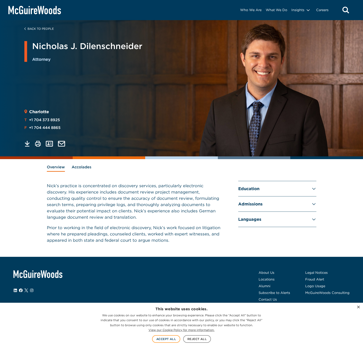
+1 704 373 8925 (42, 120)
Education (248, 188)
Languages (249, 219)
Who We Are (251, 10)
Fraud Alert (314, 279)
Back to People (41, 28)
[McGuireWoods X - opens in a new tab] (26, 290)
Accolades (81, 167)
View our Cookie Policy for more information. (181, 330)
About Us (266, 273)
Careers (322, 10)
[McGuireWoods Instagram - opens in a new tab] (32, 290)
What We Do (276, 10)
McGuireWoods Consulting (327, 293)
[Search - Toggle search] (346, 10)
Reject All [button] (197, 339)
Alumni (264, 286)
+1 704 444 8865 (42, 127)
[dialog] (181, 325)
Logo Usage (315, 286)
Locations (267, 279)
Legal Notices (316, 273)
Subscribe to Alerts (274, 293)
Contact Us (268, 299)
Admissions (250, 203)
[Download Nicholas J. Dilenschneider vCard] (49, 144)
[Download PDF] (27, 144)
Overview (56, 167)
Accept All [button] (166, 339)
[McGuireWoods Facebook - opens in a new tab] (21, 290)
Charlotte (39, 111)
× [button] (358, 307)
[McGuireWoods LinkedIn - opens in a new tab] (15, 290)
